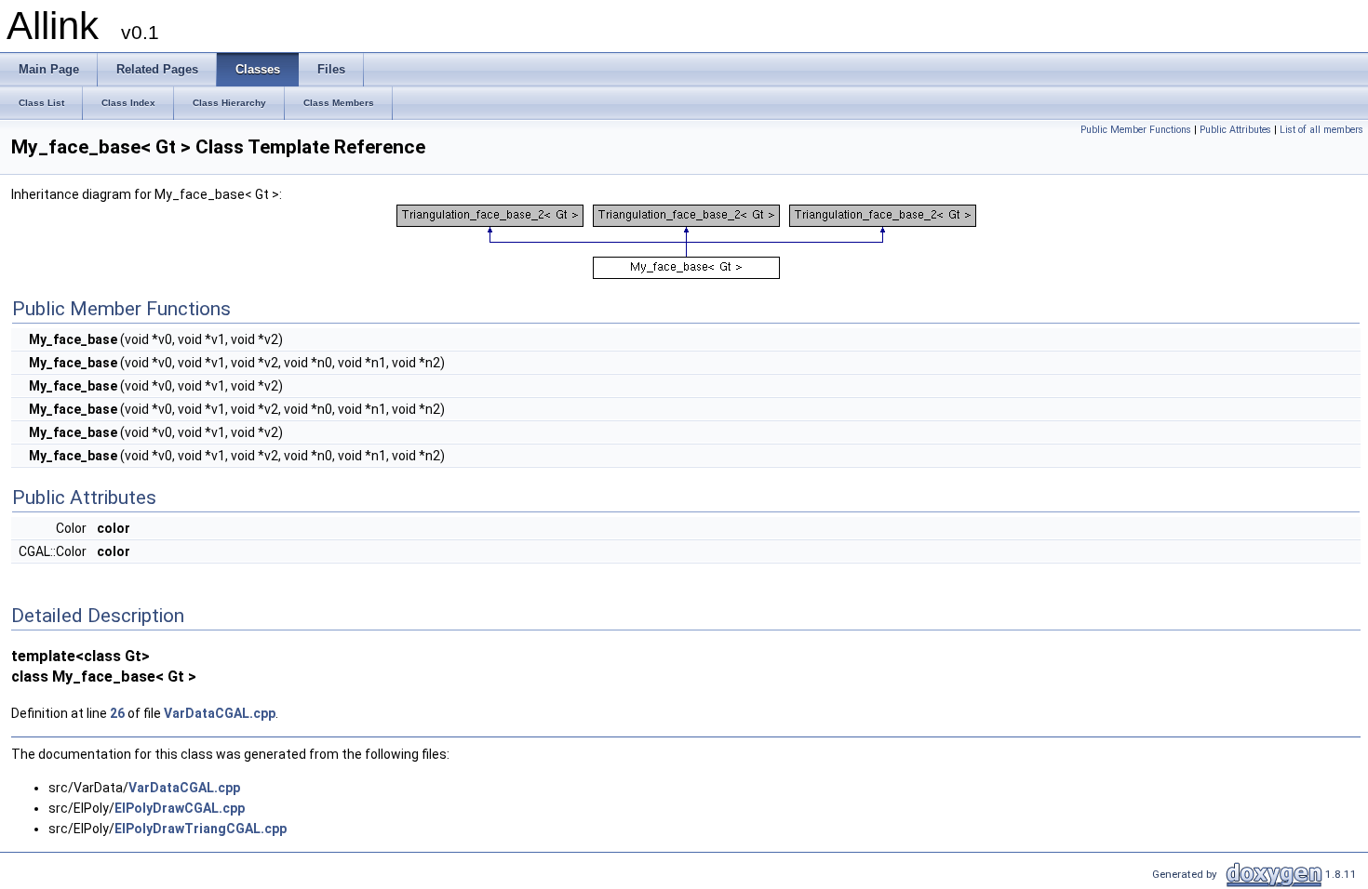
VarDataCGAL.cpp (219, 713)
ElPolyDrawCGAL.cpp (179, 808)
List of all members (1321, 130)
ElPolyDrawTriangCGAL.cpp (200, 828)
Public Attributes (1235, 130)
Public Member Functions (1135, 130)
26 (117, 713)
